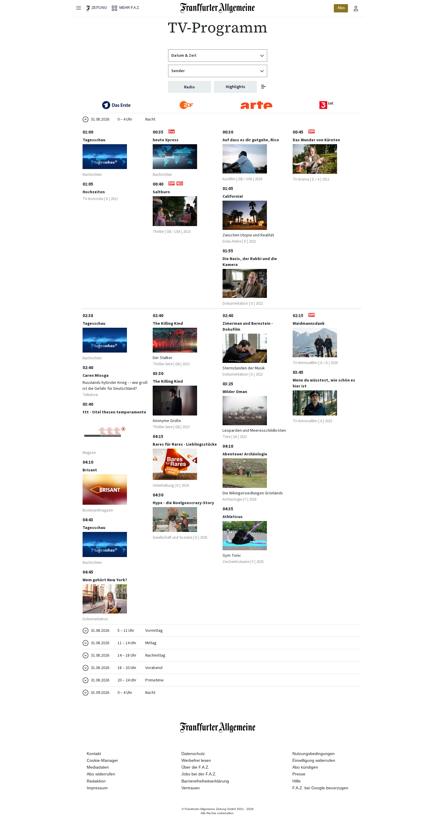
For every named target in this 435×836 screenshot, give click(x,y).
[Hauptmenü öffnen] (78, 8)
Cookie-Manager (102, 760)
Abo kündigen (305, 767)
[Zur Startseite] (217, 8)
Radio (189, 87)
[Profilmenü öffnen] (356, 8)
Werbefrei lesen (196, 760)
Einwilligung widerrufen (313, 760)
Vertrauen (190, 787)
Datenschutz (193, 753)
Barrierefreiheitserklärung (205, 781)
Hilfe (296, 781)
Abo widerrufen (101, 774)
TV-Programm (218, 27)
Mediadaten (98, 767)
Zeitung (99, 8)
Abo (341, 7)
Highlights (235, 87)
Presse (298, 774)
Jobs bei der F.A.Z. (199, 774)
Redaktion (96, 781)
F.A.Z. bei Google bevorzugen (320, 787)
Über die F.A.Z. (195, 767)
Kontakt (94, 753)
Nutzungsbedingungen (313, 753)
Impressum (97, 787)
